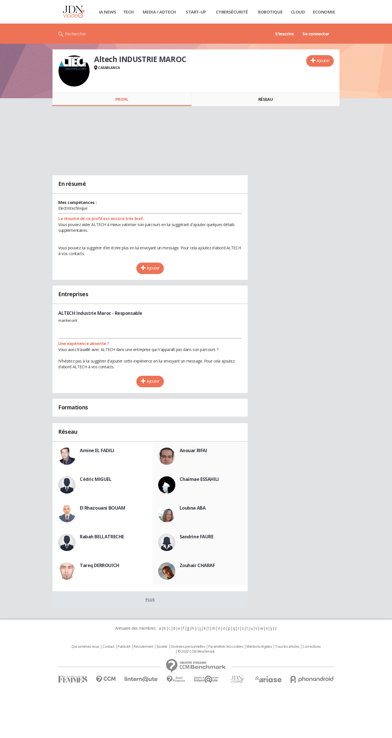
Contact (108, 647)
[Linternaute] (141, 679)
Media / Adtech (159, 12)
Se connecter (315, 33)
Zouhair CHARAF (197, 565)
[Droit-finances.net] (175, 679)
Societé (161, 647)
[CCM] (106, 679)
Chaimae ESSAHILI (199, 479)
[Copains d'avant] (206, 679)
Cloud (298, 12)
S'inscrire (284, 33)
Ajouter (323, 60)
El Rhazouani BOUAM (102, 508)
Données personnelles (188, 647)
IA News (107, 12)
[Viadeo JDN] (237, 679)
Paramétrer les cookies (225, 647)
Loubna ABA (193, 508)
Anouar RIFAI (193, 450)
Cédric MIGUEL (96, 479)
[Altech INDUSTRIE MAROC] (74, 71)
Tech (128, 12)
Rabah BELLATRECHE (102, 536)
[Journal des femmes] (72, 679)
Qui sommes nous (85, 647)
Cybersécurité (232, 12)
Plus (149, 599)
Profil (121, 99)
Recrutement (143, 647)
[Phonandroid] (312, 679)
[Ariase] (268, 679)
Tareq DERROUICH (99, 565)
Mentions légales (259, 647)
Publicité (124, 647)
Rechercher (75, 33)
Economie (324, 12)
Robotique (270, 12)
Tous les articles (287, 647)
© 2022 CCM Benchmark (196, 652)
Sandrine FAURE (197, 536)
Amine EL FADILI (97, 450)
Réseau (265, 99)
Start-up (196, 12)
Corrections (311, 647)
